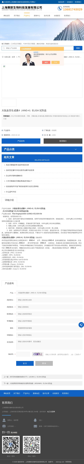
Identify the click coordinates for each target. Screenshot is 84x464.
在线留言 (70, 2)
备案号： (51, 462)
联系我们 (78, 2)
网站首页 (7, 15)
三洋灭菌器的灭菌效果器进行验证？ (19, 181)
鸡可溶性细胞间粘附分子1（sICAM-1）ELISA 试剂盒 (28, 377)
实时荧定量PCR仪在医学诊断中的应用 (20, 170)
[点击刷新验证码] (37, 354)
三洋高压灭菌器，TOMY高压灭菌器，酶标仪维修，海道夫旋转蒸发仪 (34, 44)
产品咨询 (21, 141)
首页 (13, 57)
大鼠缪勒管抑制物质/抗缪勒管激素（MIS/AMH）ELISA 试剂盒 (31, 383)
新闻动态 (36, 393)
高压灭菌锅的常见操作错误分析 (17, 165)
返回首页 (61, 2)
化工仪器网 (51, 411)
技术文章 (47, 15)
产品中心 (27, 15)
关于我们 (17, 15)
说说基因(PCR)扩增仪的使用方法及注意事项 (22, 186)
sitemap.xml (60, 462)
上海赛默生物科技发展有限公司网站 (22, 2)
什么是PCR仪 (11, 192)
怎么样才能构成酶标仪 (14, 176)
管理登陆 (68, 462)
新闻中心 (37, 15)
